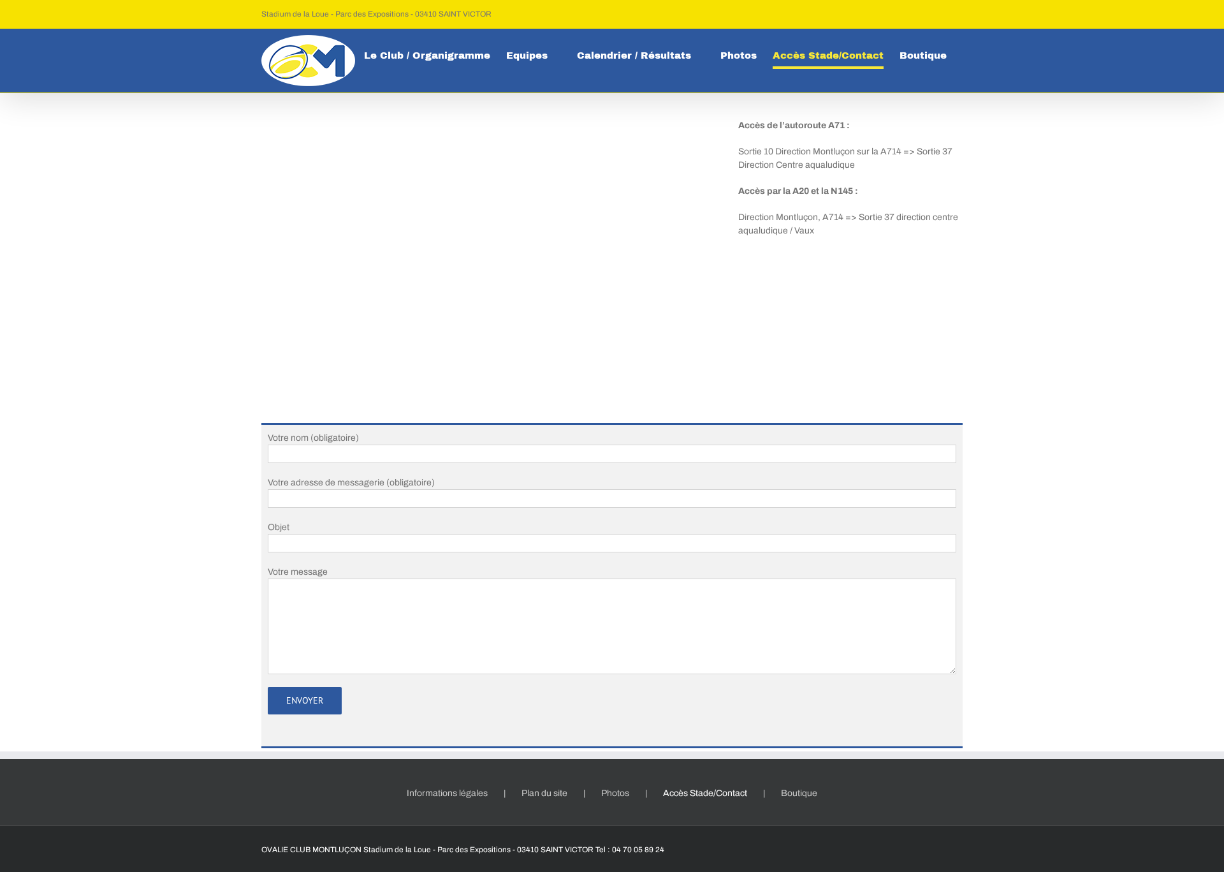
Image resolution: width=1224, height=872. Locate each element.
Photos (615, 793)
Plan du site (544, 793)
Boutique (799, 793)
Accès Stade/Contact (705, 793)
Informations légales (447, 793)
